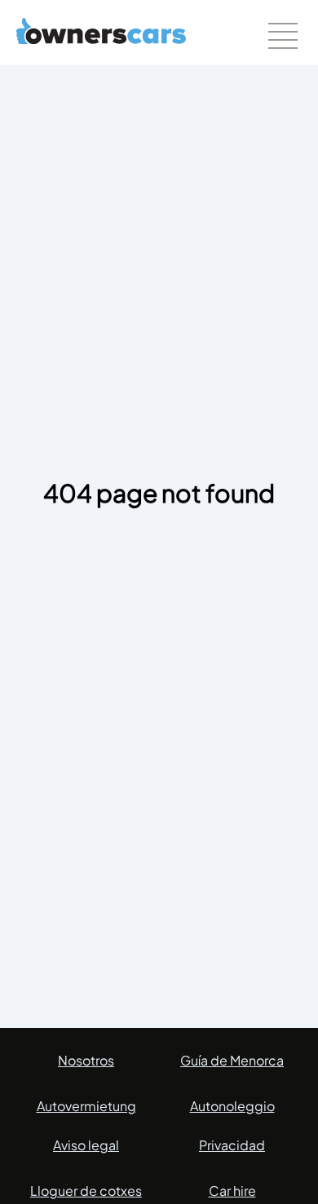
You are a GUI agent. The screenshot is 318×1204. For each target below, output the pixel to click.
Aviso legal (86, 1144)
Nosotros (86, 1060)
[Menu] (283, 35)
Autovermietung (86, 1105)
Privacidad (232, 1144)
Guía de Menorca (232, 1060)
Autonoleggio (232, 1105)
